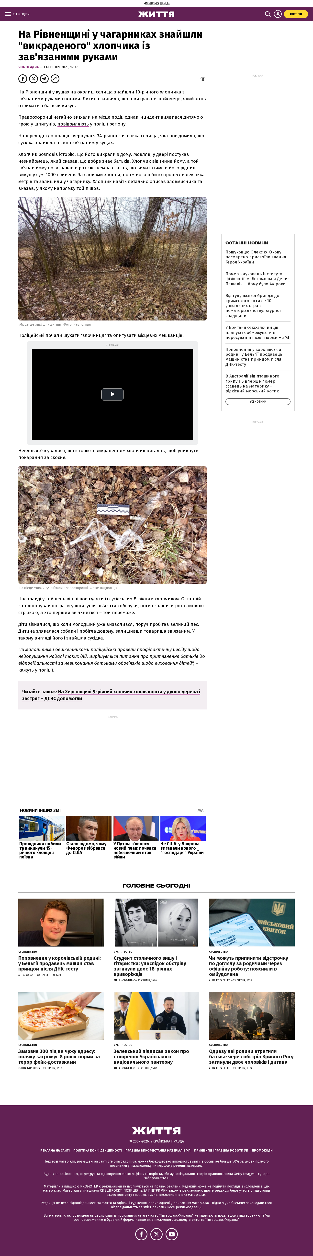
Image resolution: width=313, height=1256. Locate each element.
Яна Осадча (28, 67)
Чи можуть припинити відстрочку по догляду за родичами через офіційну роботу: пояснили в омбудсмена (248, 966)
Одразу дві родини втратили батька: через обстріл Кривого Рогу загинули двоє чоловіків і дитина (251, 1056)
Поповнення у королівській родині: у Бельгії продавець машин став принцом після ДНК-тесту (253, 357)
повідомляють (73, 124)
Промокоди (262, 1150)
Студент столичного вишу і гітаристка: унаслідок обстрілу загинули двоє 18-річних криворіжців (150, 966)
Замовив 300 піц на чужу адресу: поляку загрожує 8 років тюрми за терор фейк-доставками (59, 1056)
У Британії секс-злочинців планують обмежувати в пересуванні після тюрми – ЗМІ (257, 332)
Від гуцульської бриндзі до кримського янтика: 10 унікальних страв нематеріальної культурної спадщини (253, 305)
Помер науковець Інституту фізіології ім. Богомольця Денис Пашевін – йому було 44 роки (257, 278)
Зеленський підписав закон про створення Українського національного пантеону (151, 1056)
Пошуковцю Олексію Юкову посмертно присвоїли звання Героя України (255, 257)
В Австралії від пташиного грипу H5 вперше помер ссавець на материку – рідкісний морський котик (252, 384)
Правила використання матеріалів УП (157, 1150)
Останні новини (246, 243)
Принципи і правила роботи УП (221, 1150)
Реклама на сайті (55, 1150)
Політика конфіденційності (97, 1150)
